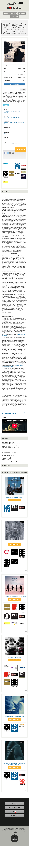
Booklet (23, 89)
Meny (15, 803)
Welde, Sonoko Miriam (9, 111)
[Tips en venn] (13, 153)
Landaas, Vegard (15, 138)
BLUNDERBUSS (17, 143)
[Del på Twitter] (8, 153)
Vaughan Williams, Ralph (15, 122)
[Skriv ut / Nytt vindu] (10, 153)
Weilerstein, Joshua (8, 117)
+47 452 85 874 (15, 807)
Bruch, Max (6, 122)
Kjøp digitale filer (14, 84)
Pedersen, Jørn (7, 133)
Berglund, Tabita (16, 117)
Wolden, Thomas (7, 138)
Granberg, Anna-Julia (8, 143)
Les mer (6, 105)
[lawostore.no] (14, 3)
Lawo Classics (7, 128)
